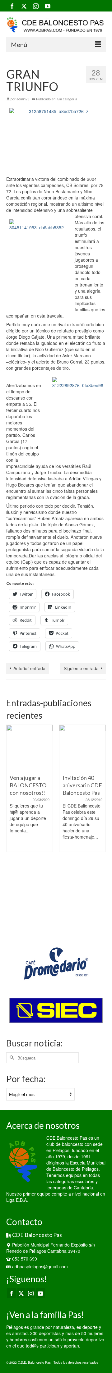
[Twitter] (24, 5)
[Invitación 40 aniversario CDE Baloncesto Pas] (82, 748)
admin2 (21, 98)
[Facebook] (12, 5)
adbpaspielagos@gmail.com (40, 1266)
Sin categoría (67, 98)
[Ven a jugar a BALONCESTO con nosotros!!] (30, 748)
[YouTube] (48, 5)
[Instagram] (36, 5)
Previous (11, 827)
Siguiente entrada (81, 668)
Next (100, 827)
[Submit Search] (11, 1057)
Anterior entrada (29, 668)
